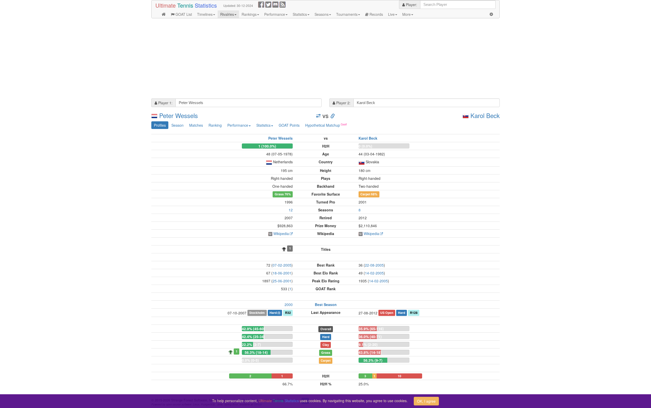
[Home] (163, 14)
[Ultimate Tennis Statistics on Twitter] (268, 4)
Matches (196, 125)
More (406, 14)
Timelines (205, 14)
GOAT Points (289, 125)
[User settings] (491, 14)
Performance (274, 14)
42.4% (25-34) (253, 336)
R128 (414, 312)
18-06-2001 (282, 272)
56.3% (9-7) (372, 360)
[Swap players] (318, 115)
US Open (386, 312)
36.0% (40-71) (370, 336)
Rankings (249, 14)
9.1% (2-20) (368, 344)
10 (399, 376)
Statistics (300, 14)
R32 (288, 312)
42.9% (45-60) (253, 328)
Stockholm (257, 312)
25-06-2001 (282, 280)
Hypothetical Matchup (322, 125)
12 (291, 209)
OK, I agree (426, 401)
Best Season (326, 304)
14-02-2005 (374, 272)
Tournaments (347, 14)
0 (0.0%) (365, 146)
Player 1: (164, 102)
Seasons (322, 14)
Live (391, 14)
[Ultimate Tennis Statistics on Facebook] (261, 4)
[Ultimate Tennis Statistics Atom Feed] (282, 4)
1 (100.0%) (267, 146)
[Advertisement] (303, 59)
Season (177, 125)
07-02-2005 (282, 265)
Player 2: (342, 102)
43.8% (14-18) (370, 352)
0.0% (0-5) (250, 360)
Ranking (215, 125)
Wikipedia (281, 233)
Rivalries (227, 14)
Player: (411, 4)
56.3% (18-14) (256, 352)
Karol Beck (485, 115)
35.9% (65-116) (371, 328)
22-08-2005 (374, 265)
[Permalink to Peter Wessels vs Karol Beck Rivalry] (332, 115)
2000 (289, 304)
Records (375, 14)
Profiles (160, 125)
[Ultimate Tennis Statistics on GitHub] (275, 4)
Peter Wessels (178, 115)
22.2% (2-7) (251, 344)
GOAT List (183, 14)
